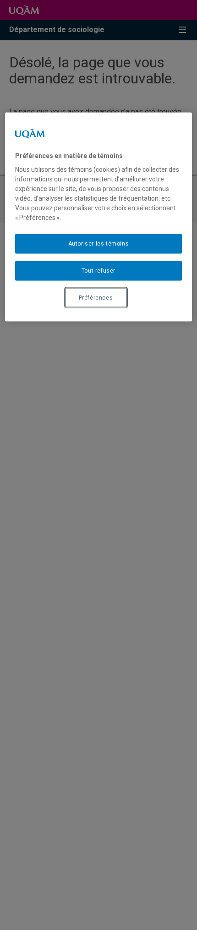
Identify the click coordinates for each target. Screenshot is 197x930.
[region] (98, 217)
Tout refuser (98, 270)
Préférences (96, 297)
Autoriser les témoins (98, 244)
